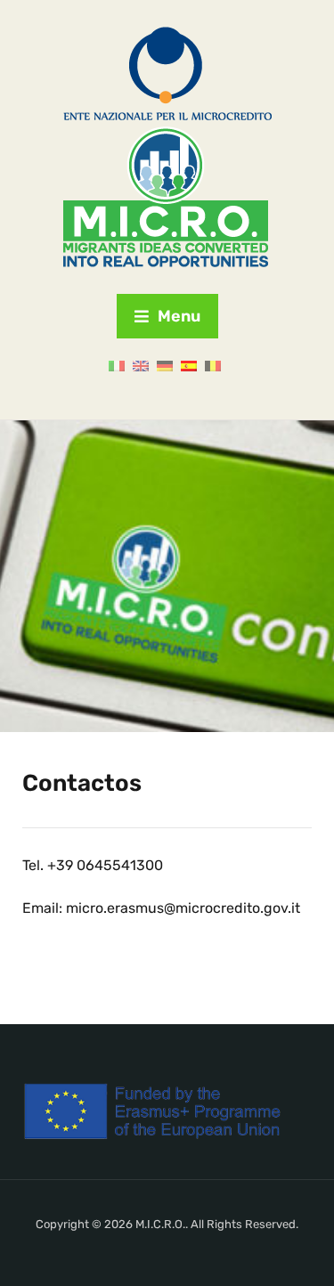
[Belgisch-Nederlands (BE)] (213, 365)
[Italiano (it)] (117, 365)
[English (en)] (141, 365)
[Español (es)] (189, 365)
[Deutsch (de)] (165, 365)
